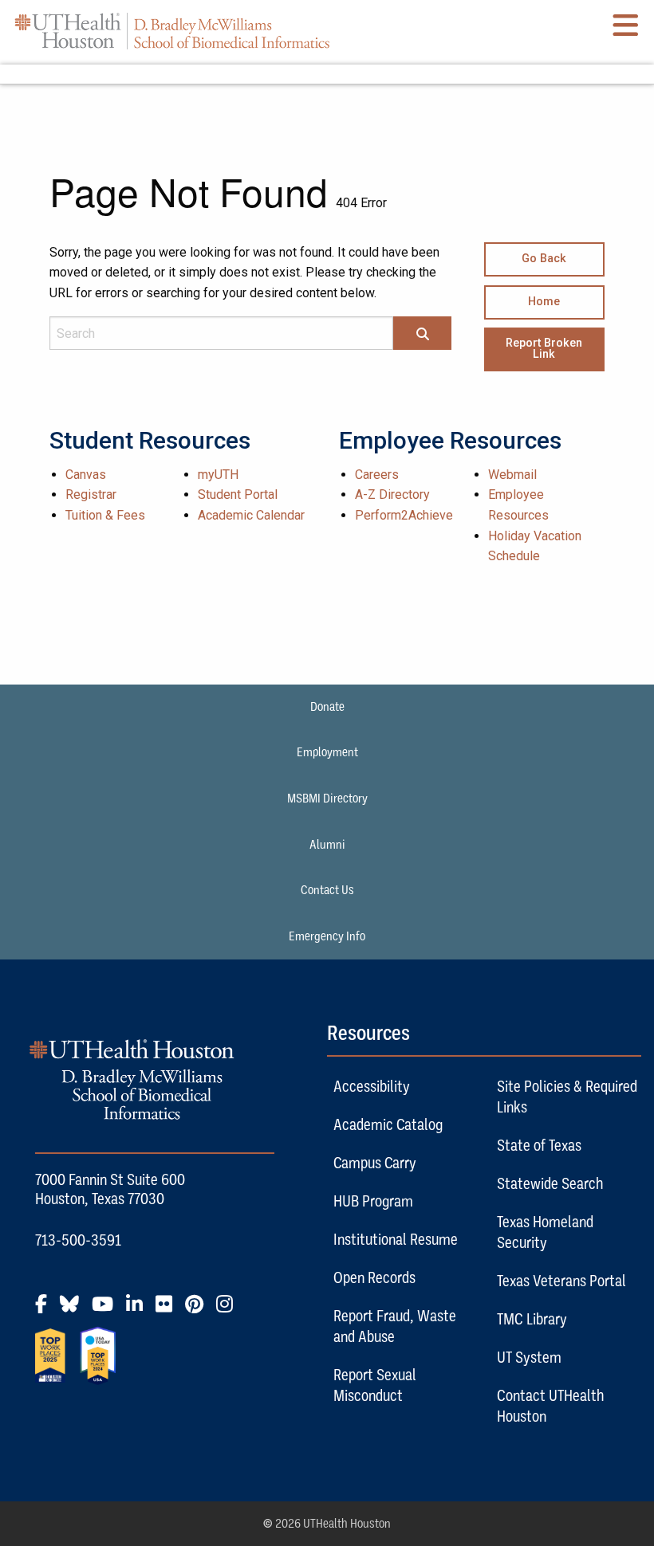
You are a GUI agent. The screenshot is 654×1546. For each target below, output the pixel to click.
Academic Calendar (251, 515)
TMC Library (532, 1319)
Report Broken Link (544, 348)
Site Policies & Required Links (567, 1096)
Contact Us (327, 890)
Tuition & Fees (105, 515)
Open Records (374, 1277)
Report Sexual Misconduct (374, 1385)
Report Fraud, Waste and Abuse (394, 1326)
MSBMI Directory (327, 798)
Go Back (544, 258)
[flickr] (169, 1310)
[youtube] (107, 1310)
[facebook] (46, 1310)
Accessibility (371, 1086)
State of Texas (539, 1145)
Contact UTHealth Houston (550, 1406)
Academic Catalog (388, 1124)
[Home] (172, 30)
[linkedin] (139, 1310)
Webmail (512, 474)
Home (544, 301)
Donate (327, 707)
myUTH (218, 474)
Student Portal (238, 494)
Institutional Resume (395, 1239)
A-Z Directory (392, 494)
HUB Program (373, 1201)
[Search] (423, 335)
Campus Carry (374, 1162)
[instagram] (229, 1310)
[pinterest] (199, 1310)
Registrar (90, 494)
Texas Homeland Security (545, 1232)
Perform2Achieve (404, 515)
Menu (327, 73)
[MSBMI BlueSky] (74, 1310)
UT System (529, 1357)
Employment (327, 752)
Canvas (85, 474)
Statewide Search (550, 1183)
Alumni (327, 845)
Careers (377, 474)
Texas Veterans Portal (561, 1280)
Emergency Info (327, 936)
